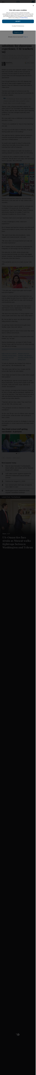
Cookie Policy (24, 17)
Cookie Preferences (18, 26)
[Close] (33, 5)
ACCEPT (18, 21)
